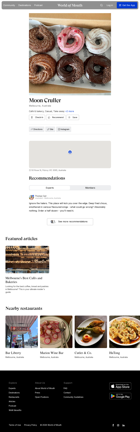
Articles (12, 401)
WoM (15, 410)
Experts (12, 388)
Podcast (12, 406)
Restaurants (14, 397)
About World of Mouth (45, 388)
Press (37, 392)
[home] (70, 5)
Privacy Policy (30, 425)
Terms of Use (15, 425)
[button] (9, 5)
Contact (67, 392)
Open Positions (42, 397)
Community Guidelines (73, 397)
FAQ (65, 388)
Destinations (14, 392)
